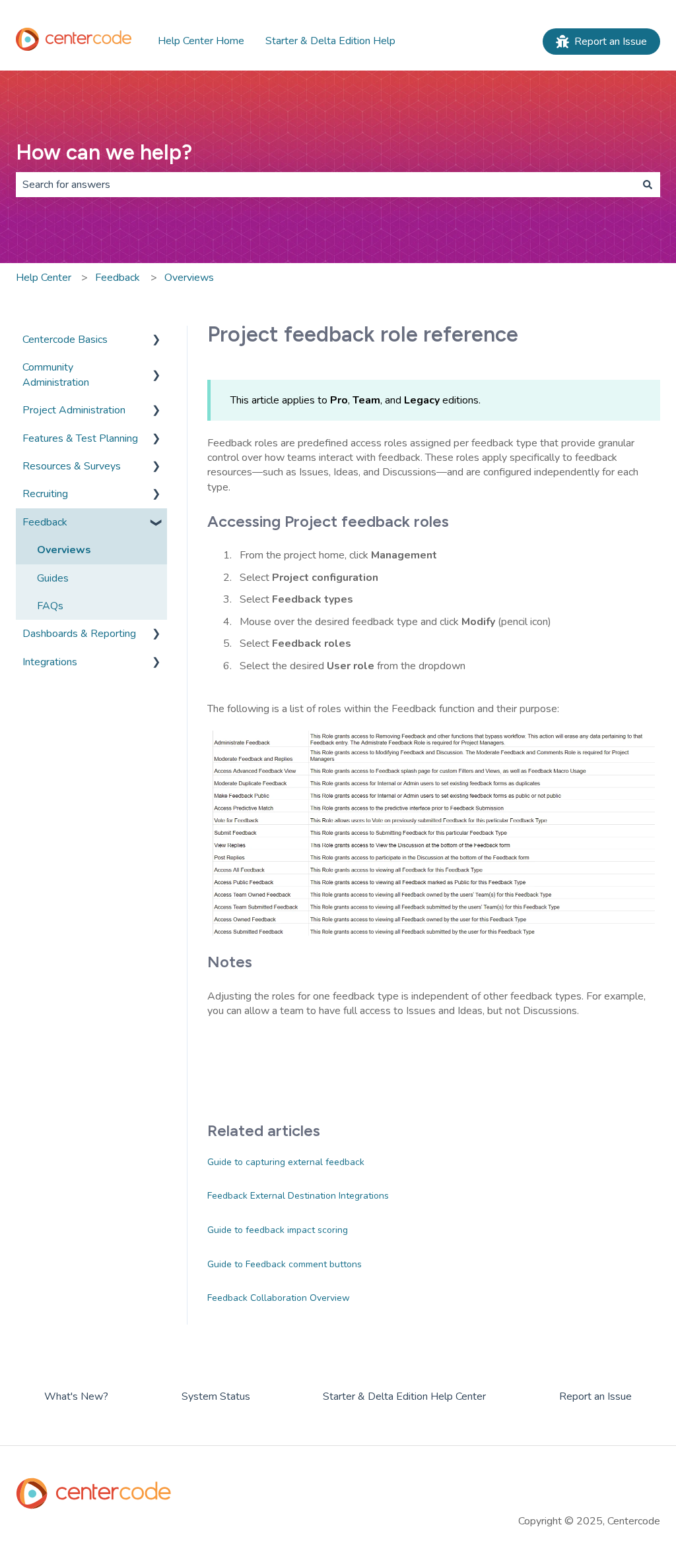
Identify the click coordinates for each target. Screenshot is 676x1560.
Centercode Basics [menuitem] (65, 339)
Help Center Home (201, 41)
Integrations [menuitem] (49, 662)
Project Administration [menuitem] (73, 410)
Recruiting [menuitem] (45, 494)
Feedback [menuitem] (44, 522)
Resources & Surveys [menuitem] (71, 466)
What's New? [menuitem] (76, 1396)
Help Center (43, 277)
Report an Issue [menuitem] (595, 1396)
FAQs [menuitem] (50, 606)
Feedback (117, 277)
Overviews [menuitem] (64, 550)
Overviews (189, 277)
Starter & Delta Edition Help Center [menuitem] (404, 1396)
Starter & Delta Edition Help (330, 41)
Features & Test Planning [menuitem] (80, 438)
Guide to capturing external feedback (285, 1162)
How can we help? (104, 152)
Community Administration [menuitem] (55, 374)
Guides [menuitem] (53, 578)
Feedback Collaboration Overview (278, 1298)
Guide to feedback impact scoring (277, 1230)
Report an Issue (610, 41)
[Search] (647, 184)
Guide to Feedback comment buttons (284, 1264)
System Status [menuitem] (216, 1396)
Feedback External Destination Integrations (298, 1195)
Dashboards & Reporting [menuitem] (79, 633)
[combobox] (325, 184)
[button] (156, 340)
